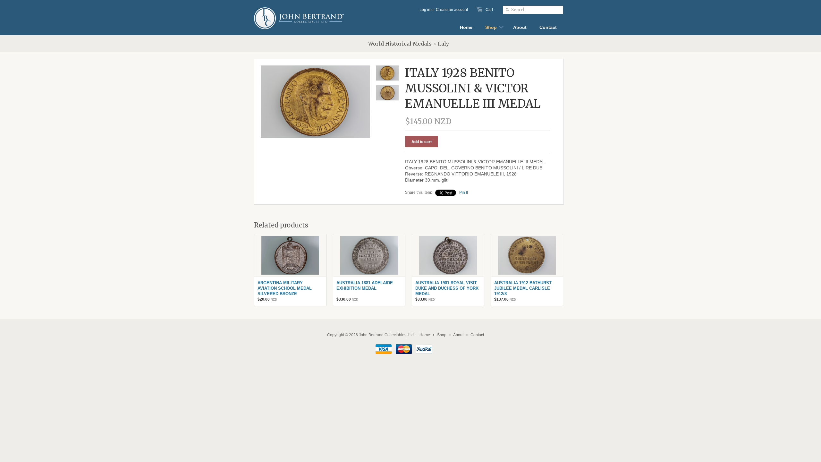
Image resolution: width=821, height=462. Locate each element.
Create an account (452, 9)
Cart (489, 9)
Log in (424, 9)
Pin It (463, 192)
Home (424, 335)
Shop (441, 335)
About (458, 335)
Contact (477, 335)
